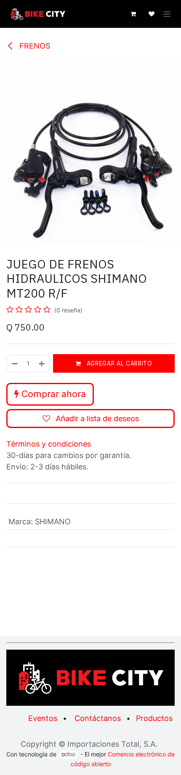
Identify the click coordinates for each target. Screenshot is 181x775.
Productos (154, 718)
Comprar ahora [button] (52, 394)
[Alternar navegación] (167, 14)
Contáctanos (98, 718)
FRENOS (33, 45)
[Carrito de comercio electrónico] (133, 14)
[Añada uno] (42, 363)
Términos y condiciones (48, 443)
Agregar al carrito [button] (118, 363)
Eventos (42, 718)
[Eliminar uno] (14, 363)
